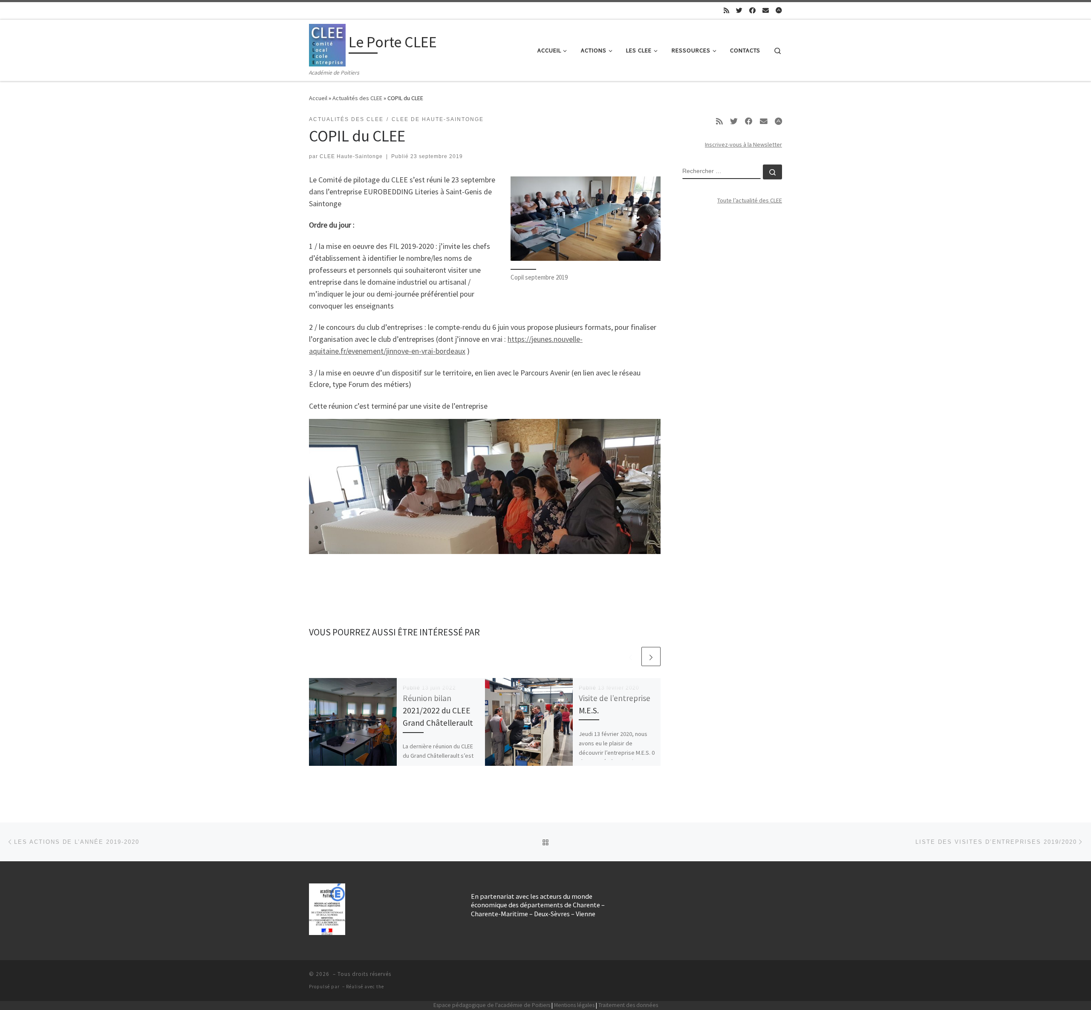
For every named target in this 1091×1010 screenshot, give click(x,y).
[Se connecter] (779, 10)
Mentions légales (574, 1005)
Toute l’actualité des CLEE (749, 200)
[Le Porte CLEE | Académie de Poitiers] (327, 43)
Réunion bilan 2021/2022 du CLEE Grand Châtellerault (438, 710)
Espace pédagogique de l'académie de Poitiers (491, 1005)
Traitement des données (628, 1005)
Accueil (318, 98)
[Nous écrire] (765, 10)
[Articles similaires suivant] (651, 656)
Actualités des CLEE (357, 98)
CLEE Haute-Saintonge (351, 156)
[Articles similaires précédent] (630, 656)
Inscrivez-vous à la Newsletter (743, 144)
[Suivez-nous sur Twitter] (739, 10)
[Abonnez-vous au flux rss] (726, 10)
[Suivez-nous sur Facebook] (752, 10)
